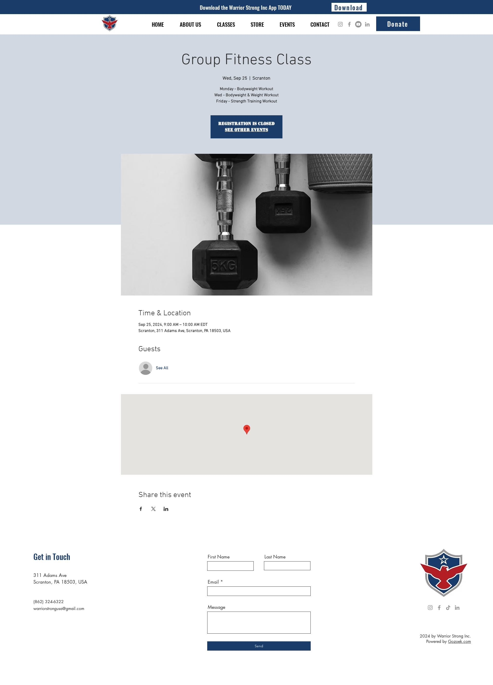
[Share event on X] (153, 509)
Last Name (275, 556)
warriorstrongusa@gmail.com (58, 608)
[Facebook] (349, 24)
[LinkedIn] (367, 24)
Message (216, 607)
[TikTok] (448, 607)
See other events (246, 129)
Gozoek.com (459, 641)
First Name (219, 556)
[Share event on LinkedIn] (166, 509)
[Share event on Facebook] (140, 509)
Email (213, 581)
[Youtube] (358, 24)
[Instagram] (340, 24)
